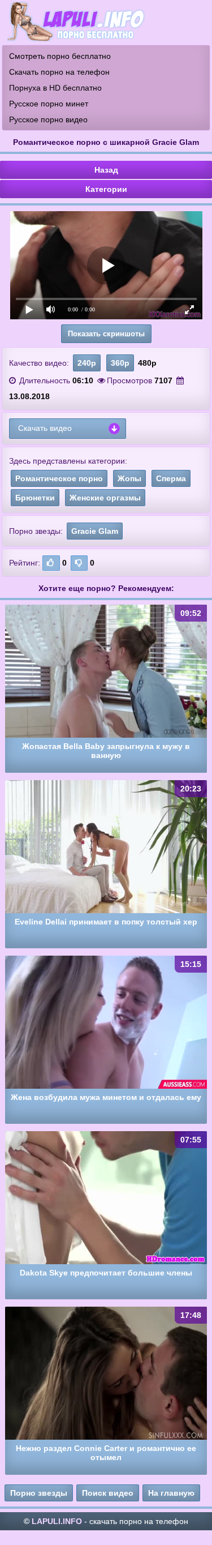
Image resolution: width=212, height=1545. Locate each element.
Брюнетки (35, 497)
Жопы (129, 478)
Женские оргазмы (105, 497)
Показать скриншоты (106, 333)
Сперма (171, 478)
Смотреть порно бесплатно (60, 56)
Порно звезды (38, 1492)
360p (120, 362)
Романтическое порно (59, 478)
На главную (171, 1492)
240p (86, 362)
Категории (106, 189)
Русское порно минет (48, 103)
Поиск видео (107, 1492)
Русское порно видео (48, 119)
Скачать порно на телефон (59, 71)
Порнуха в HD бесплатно (55, 87)
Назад (106, 169)
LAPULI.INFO (57, 1521)
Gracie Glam (94, 531)
